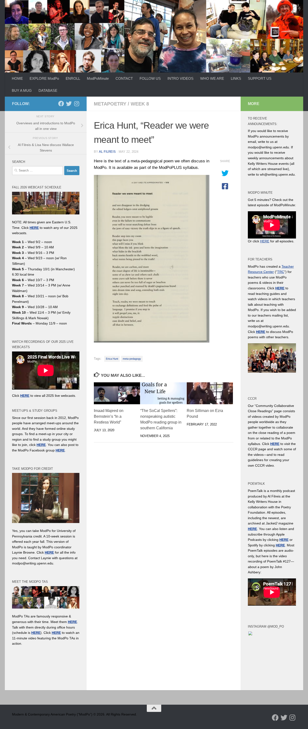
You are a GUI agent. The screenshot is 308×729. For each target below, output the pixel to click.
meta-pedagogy (132, 358)
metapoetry (110, 103)
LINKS (236, 78)
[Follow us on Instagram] (76, 103)
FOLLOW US (150, 78)
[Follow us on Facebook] (61, 103)
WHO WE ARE (212, 78)
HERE (35, 633)
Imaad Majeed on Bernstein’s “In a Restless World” (108, 416)
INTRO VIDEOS (180, 78)
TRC (280, 272)
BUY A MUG (22, 90)
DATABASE (47, 90)
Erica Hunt (112, 358)
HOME (17, 78)
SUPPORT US (259, 78)
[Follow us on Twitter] (69, 103)
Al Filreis (107, 151)
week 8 (140, 103)
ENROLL (73, 78)
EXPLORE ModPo (44, 78)
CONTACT (124, 78)
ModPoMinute (98, 78)
